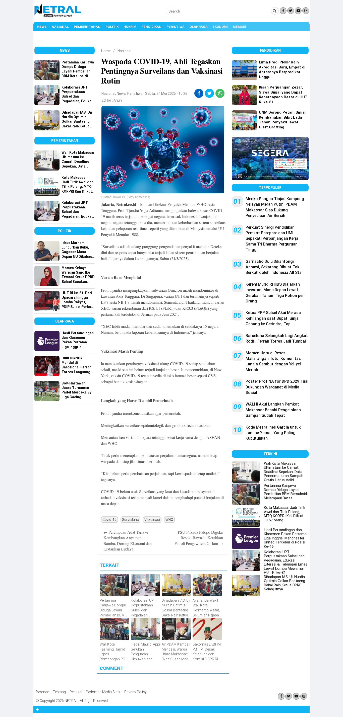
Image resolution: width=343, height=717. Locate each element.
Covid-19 (109, 520)
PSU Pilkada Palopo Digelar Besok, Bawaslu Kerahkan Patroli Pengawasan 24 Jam (199, 537)
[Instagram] (305, 10)
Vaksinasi (152, 520)
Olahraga (199, 27)
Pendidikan (151, 27)
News (42, 27)
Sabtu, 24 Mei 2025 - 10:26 (166, 94)
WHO (169, 520)
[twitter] (209, 93)
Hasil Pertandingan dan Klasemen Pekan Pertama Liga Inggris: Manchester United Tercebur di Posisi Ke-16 (285, 538)
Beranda (42, 692)
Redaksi (76, 692)
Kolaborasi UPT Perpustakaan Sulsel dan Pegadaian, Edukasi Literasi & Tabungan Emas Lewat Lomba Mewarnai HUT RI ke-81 (285, 562)
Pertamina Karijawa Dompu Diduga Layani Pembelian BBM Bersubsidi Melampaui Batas (286, 491)
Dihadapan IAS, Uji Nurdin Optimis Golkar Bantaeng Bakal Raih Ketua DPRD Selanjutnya (284, 583)
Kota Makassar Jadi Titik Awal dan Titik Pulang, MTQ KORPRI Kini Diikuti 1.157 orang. (284, 513)
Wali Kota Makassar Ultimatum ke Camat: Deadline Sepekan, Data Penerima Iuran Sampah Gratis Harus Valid (283, 471)
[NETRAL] (57, 17)
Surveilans (130, 520)
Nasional (60, 27)
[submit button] (274, 11)
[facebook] (199, 93)
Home (106, 51)
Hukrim (130, 27)
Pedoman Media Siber (103, 692)
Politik (112, 27)
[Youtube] (298, 10)
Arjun (117, 100)
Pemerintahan (87, 27)
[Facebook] (283, 10)
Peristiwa (175, 27)
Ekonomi (220, 27)
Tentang (59, 692)
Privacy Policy (135, 692)
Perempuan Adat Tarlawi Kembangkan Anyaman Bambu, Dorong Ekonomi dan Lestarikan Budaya (127, 540)
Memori (239, 27)
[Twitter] (290, 10)
